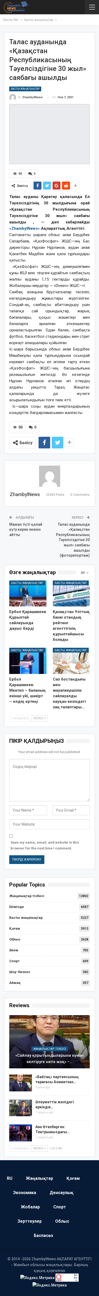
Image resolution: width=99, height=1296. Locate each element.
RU (9, 1178)
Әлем (13, 950)
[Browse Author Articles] (49, 476)
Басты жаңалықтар (25, 88)
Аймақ (15, 983)
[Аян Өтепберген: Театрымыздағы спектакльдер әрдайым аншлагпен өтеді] (20, 1132)
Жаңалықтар (39, 1178)
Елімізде (16, 907)
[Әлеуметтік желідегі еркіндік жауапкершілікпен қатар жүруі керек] (20, 1108)
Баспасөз (43, 1235)
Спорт (14, 961)
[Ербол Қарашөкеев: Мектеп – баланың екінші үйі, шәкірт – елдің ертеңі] (27, 661)
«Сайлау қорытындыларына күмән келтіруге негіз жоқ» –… (49, 1058)
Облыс (15, 939)
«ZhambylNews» (24, 228)
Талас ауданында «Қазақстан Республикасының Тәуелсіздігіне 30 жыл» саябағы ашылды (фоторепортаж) (73, 540)
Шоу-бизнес (19, 972)
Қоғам (14, 928)
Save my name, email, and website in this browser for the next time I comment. (45, 845)
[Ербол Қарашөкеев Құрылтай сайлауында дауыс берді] (27, 593)
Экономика (24, 1192)
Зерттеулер (29, 1221)
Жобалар (30, 1206)
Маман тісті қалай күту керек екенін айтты (25, 529)
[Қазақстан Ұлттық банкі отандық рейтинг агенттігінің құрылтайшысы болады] (71, 593)
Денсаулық (61, 1192)
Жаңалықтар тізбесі (26, 896)
